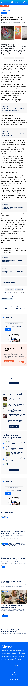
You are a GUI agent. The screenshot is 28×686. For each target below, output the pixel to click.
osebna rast (5, 517)
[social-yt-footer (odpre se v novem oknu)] (10, 666)
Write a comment (14, 383)
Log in (18, 378)
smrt (11, 298)
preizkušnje (5, 544)
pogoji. (20, 326)
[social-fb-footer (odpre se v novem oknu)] (12, 666)
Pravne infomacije (14, 677)
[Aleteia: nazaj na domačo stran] (14, 2)
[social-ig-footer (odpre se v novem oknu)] (17, 666)
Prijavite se (8, 329)
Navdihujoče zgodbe (5, 10)
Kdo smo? (14, 674)
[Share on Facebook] (14, 60)
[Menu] (5, 2)
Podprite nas (3, 5)
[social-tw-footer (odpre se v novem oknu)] (15, 666)
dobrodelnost (5, 298)
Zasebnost (14, 681)
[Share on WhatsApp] (23, 60)
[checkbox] (5, 326)
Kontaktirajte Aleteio (14, 679)
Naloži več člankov (14, 426)
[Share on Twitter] (19, 60)
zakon (4, 567)
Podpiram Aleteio (8, 361)
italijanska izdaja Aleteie (12, 250)
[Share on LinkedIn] (16, 60)
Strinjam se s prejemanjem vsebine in (13, 326)
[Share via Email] (21, 60)
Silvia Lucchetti (14, 22)
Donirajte (14, 672)
